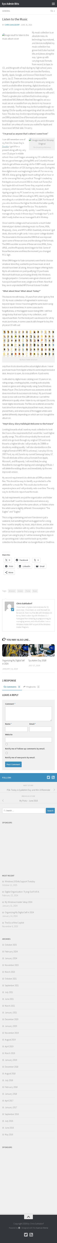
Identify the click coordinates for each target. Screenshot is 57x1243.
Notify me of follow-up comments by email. (25, 748)
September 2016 (12, 1114)
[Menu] (53, 3)
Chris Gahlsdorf (12, 25)
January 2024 (11, 958)
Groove (20, 591)
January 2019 (11, 1060)
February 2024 (11, 951)
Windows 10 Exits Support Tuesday (20, 881)
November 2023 (12, 965)
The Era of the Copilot (14, 922)
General (6, 11)
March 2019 (10, 1053)
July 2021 (9, 992)
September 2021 (12, 985)
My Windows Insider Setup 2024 (18, 902)
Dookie (5, 146)
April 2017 (9, 1100)
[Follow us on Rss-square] (53, 777)
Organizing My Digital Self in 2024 (19, 912)
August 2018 (10, 1073)
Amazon (12, 591)
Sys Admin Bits (10, 3)
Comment (10, 704)
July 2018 (9, 1080)
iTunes (27, 591)
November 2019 (12, 1032)
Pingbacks (32, 686)
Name (8, 724)
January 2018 (11, 1093)
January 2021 (11, 1012)
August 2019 (10, 1039)
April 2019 (9, 1046)
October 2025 (11, 944)
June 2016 (9, 1127)
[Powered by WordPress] (19, 1228)
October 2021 (11, 978)
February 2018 (11, 1087)
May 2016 (9, 1134)
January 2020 (11, 1026)
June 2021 (9, 999)
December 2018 (11, 1066)
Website (8, 734)
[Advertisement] (28, 845)
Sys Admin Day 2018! (37, 660)
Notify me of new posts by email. (20, 757)
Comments (13, 686)
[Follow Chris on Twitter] (48, 777)
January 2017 (11, 1107)
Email (32, 724)
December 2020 (11, 1019)
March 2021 (10, 1005)
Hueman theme (42, 1228)
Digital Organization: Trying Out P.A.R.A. (22, 891)
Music (35, 591)
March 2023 (10, 971)
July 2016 (9, 1121)
